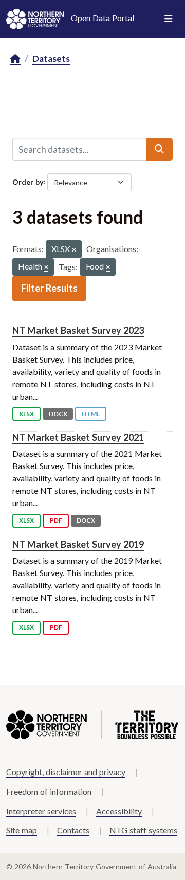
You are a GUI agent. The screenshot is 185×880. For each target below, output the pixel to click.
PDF (56, 520)
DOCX (58, 414)
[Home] (15, 59)
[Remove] (74, 250)
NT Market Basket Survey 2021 (78, 437)
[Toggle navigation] (168, 19)
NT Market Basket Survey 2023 (78, 330)
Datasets (51, 58)
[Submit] (159, 149)
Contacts (73, 830)
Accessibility (119, 811)
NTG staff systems (143, 830)
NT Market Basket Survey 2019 (78, 544)
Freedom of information (48, 791)
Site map (21, 830)
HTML (91, 414)
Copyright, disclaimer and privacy (65, 772)
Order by (27, 181)
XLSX (26, 414)
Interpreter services (41, 811)
